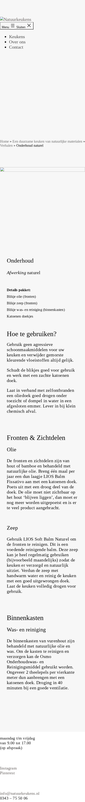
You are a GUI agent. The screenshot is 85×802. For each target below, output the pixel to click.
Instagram (8, 768)
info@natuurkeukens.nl (19, 793)
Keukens (17, 36)
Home (4, 141)
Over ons (17, 41)
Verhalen (6, 145)
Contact (16, 47)
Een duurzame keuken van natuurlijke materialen (47, 141)
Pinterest (7, 773)
